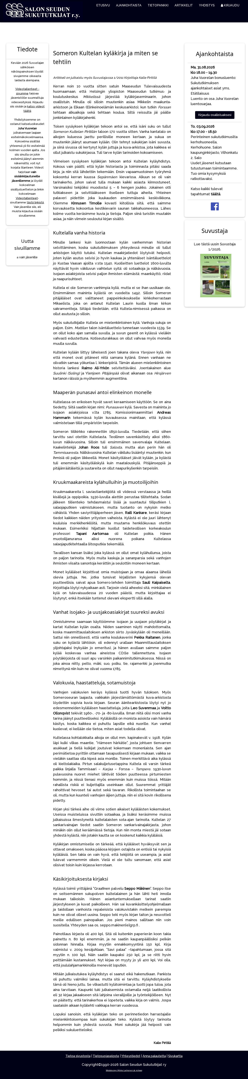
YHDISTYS (207, 5)
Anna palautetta (154, 1056)
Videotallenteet (27, 198)
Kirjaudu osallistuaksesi (214, 115)
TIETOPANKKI (158, 5)
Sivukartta (175, 1056)
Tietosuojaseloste (106, 1056)
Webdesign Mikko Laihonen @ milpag (124, 1070)
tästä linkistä (35, 202)
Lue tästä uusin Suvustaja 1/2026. (215, 246)
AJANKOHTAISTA (128, 5)
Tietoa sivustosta (77, 1056)
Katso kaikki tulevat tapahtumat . (207, 191)
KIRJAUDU (231, 5)
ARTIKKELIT (184, 5)
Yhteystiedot (130, 1056)
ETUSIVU (103, 5)
